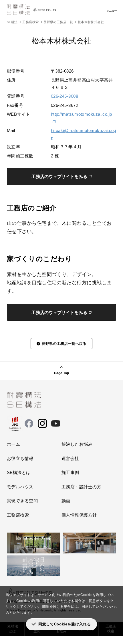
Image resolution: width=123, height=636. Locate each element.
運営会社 (70, 458)
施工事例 (70, 472)
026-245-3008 (64, 96)
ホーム (13, 444)
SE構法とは (19, 472)
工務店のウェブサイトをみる (59, 176)
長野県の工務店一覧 (58, 22)
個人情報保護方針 (79, 515)
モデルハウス (20, 486)
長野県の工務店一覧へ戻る (64, 343)
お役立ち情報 (20, 458)
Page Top (61, 373)
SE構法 (12, 22)
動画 (65, 500)
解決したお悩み (76, 444)
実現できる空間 (22, 500)
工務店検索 (30, 22)
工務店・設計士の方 (81, 486)
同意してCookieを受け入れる (64, 624)
